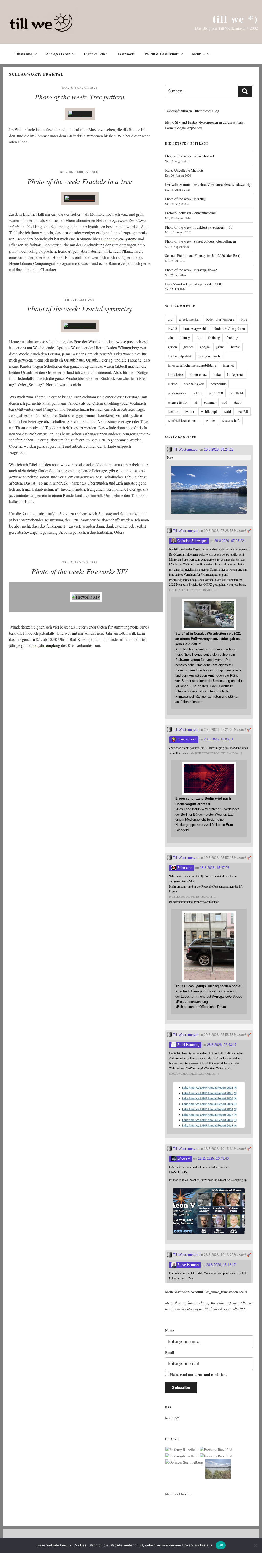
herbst (235, 346)
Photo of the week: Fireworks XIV (79, 571)
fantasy (185, 337)
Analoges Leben (58, 53)
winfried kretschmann (183, 420)
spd (224, 402)
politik (197, 392)
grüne (220, 346)
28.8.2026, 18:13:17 (221, 1265)
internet (228, 365)
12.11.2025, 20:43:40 (213, 1158)
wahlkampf (209, 411)
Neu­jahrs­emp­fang (45, 645)
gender (188, 346)
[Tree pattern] (80, 114)
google (205, 346)
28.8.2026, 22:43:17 (221, 1045)
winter (210, 420)
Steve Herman (187, 1265)
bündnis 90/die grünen (229, 328)
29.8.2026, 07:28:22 (229, 541)
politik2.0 (216, 392)
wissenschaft (231, 420)
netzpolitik (218, 383)
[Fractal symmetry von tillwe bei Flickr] (80, 325)
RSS (242, 1308)
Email (169, 1352)
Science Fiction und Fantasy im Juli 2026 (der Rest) (203, 255)
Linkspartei (235, 374)
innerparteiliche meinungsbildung (192, 365)
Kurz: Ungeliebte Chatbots (184, 170)
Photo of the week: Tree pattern (79, 96)
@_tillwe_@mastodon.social (226, 1291)
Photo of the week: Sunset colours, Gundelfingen (200, 241)
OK (220, 1545)
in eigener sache (209, 356)
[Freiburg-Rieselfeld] (181, 1450)
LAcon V (183, 1158)
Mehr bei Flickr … (179, 1494)
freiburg (214, 337)
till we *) (235, 18)
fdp (198, 337)
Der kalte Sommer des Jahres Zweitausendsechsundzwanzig (208, 184)
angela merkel (189, 319)
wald (227, 411)
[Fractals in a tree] (80, 198)
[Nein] (255, 1545)
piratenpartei (177, 392)
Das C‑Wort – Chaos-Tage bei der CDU (193, 284)
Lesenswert (126, 53)
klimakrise (175, 374)
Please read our (198, 1374)
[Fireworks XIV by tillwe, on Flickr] (86, 597)
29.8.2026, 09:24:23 (218, 449)
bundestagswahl (194, 328)
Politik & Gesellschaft (162, 53)
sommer (210, 402)
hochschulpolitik (180, 356)
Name (169, 1330)
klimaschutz (198, 374)
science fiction (178, 402)
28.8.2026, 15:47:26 (214, 868)
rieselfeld (236, 392)
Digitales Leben (96, 53)
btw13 (172, 328)
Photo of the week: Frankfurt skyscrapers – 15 (198, 227)
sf (196, 402)
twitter (189, 411)
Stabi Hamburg (187, 1045)
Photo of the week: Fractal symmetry (79, 308)
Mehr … (198, 53)
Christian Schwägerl (191, 541)
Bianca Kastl (186, 739)
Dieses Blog (23, 53)
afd (170, 319)
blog (244, 319)
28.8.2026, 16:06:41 (218, 739)
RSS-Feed (172, 1417)
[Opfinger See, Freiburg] (184, 1462)
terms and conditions (210, 1374)
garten (172, 346)
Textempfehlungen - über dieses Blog (192, 110)
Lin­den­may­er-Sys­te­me (119, 238)
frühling (232, 337)
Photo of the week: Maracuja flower (191, 269)
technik (173, 411)
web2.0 (242, 411)
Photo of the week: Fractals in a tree (79, 181)
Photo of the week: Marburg (185, 198)
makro (172, 383)
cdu (170, 337)
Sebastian (184, 868)
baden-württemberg (220, 319)
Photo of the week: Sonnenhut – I (189, 155)
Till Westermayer (185, 449)
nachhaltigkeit (194, 383)
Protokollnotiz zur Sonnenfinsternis (190, 212)
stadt (237, 402)
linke (217, 374)
